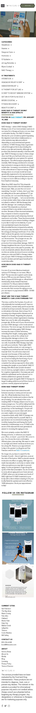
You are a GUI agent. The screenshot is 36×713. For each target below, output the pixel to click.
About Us (5, 654)
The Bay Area (6, 611)
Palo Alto (5, 616)
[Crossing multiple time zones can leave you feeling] (18, 516)
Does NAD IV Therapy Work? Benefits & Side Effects (14, 112)
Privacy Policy (6, 664)
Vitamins (4, 48)
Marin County (6, 613)
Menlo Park (6, 621)
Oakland (4, 618)
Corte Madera (7, 633)
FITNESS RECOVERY (9, 104)
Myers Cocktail (7, 67)
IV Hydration (6, 59)
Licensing (5, 661)
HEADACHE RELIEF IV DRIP (12, 82)
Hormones (5, 56)
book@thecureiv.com (9, 645)
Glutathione (6, 45)
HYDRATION (6, 79)
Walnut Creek (6, 626)
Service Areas (6, 652)
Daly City (5, 623)
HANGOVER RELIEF (9, 86)
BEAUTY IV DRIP (8, 108)
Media (4, 656)
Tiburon (4, 630)
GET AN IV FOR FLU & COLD (12, 97)
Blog (3, 659)
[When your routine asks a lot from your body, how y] (18, 548)
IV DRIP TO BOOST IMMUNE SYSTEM (16, 93)
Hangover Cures (7, 52)
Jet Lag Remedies (8, 63)
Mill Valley (5, 635)
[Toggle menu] (2, 5)
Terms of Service (7, 666)
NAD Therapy (7, 70)
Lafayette (5, 628)
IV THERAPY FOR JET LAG (11, 89)
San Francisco (6, 609)
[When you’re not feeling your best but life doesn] (18, 581)
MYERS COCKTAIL (8, 100)
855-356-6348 (7, 642)
